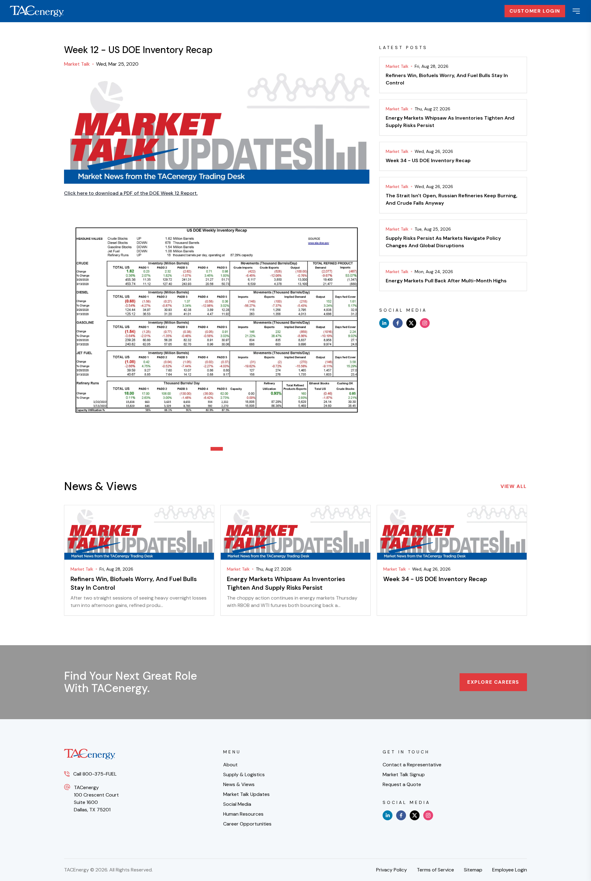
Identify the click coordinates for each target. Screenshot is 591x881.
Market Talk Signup (404, 774)
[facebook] (398, 323)
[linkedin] (384, 323)
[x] (411, 323)
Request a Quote (402, 784)
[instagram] (425, 323)
